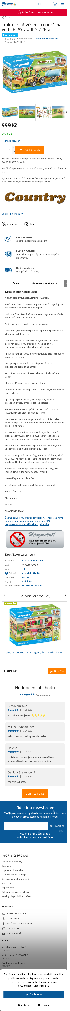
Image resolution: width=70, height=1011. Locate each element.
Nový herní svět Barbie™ (14, 947)
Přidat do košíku (32, 149)
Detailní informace (11, 214)
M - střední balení (32, 585)
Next (65, 594)
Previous (5, 594)
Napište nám (8, 887)
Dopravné (7, 866)
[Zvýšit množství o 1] (13, 148)
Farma (25, 577)
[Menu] (62, 4)
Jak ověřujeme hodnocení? (15, 879)
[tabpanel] (35, 638)
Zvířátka (27, 581)
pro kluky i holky (31, 573)
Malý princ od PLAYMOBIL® (15, 955)
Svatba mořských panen (14, 963)
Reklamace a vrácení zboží (15, 892)
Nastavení (43, 1005)
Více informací (42, 986)
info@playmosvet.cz (17, 913)
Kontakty (6, 883)
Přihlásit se (57, 826)
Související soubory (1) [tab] (45, 283)
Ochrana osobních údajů (14, 874)
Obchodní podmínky (12, 862)
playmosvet (13, 928)
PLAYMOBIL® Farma (32, 560)
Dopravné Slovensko (12, 870)
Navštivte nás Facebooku (19, 923)
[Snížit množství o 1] (13, 152)
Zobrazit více (35, 793)
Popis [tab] (15, 283)
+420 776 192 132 (15, 918)
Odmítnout (24, 1005)
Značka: (15, 42)
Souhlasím (36, 994)
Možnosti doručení (11, 141)
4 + (23, 569)
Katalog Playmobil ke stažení (16, 896)
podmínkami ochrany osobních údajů (35, 837)
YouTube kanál (14, 933)
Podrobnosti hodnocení (46, 38)
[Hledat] (39, 4)
